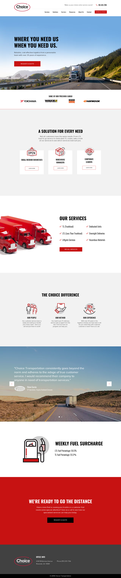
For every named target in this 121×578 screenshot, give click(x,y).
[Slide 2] (59, 416)
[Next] (109, 383)
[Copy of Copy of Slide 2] (61, 416)
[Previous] (11, 383)
